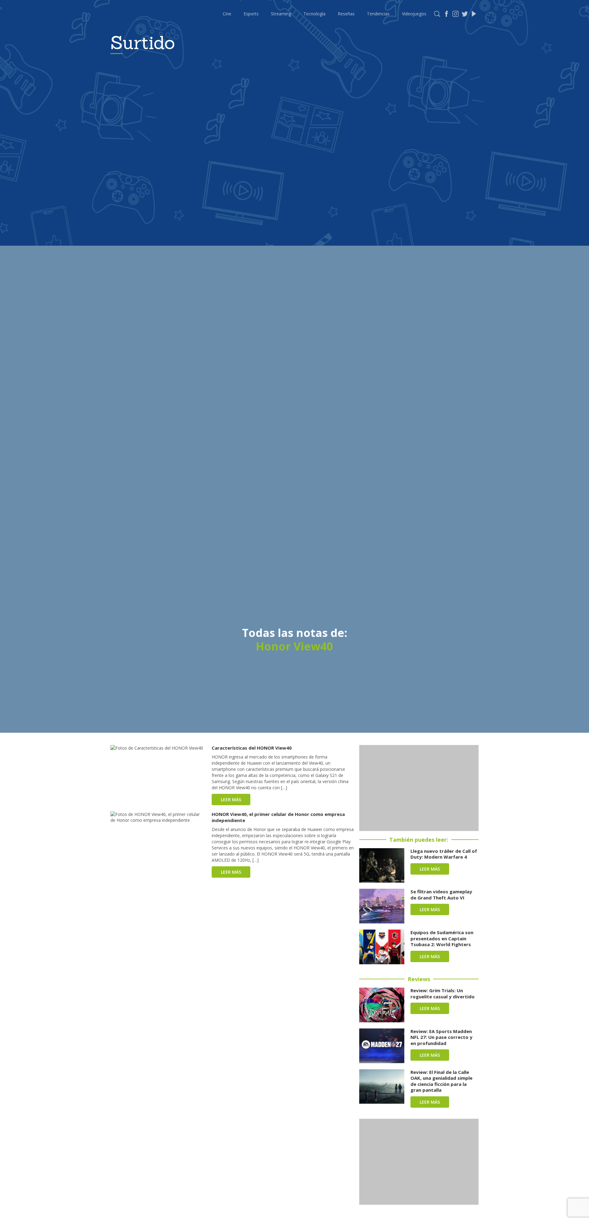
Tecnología (314, 14)
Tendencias (378, 14)
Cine (227, 14)
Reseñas (346, 14)
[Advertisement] (419, 788)
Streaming (281, 14)
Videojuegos (414, 14)
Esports (251, 14)
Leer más (231, 799)
